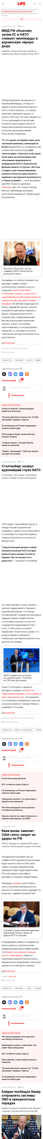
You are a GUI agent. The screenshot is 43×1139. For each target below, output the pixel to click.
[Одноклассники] (27, 374)
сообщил (16, 919)
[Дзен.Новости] (4, 374)
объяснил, (7, 187)
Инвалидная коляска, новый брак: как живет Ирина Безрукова (19, 1082)
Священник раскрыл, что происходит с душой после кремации (19, 800)
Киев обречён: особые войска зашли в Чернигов (19, 1097)
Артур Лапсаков (9, 1016)
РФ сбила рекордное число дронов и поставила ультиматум (18, 808)
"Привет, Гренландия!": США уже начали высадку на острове (20, 452)
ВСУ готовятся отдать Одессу (15, 784)
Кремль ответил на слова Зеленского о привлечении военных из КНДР (19, 817)
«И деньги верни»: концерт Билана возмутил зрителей (17, 444)
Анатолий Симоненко (11, 722)
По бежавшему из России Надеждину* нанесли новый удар (19, 426)
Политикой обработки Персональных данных (16, 11)
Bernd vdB (12, 1012)
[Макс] (9, 374)
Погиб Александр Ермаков (14, 778)
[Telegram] (15, 374)
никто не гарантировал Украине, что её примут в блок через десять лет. (21, 693)
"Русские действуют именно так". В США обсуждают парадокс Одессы (20, 418)
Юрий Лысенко (9, 352)
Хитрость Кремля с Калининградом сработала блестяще (18, 409)
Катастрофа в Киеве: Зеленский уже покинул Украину (18, 435)
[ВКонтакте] (21, 374)
